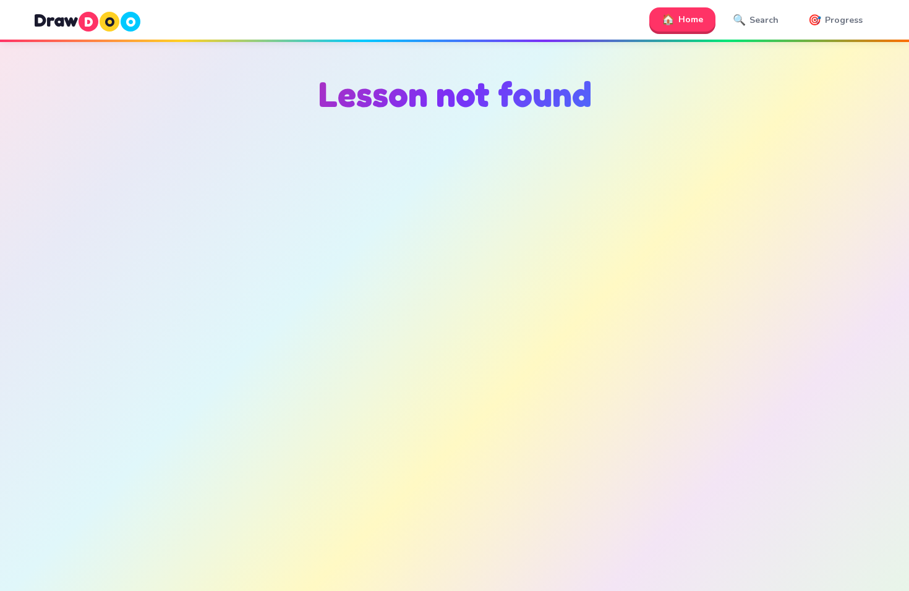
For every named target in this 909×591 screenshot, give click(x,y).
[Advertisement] (454, 247)
